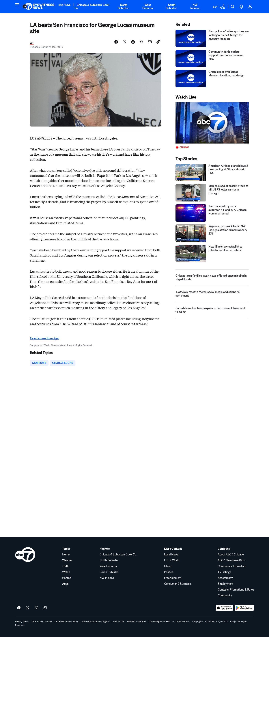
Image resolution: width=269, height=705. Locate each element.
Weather (67, 560)
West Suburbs (147, 6)
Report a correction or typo (44, 338)
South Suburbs (171, 6)
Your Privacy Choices (41, 622)
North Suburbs (123, 6)
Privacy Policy (22, 622)
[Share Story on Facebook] (116, 42)
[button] (17, 4)
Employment (225, 583)
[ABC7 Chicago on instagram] (36, 608)
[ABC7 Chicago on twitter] (27, 608)
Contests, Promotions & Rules (236, 589)
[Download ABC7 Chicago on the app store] (224, 608)
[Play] (212, 123)
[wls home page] (25, 554)
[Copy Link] (158, 42)
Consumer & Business (177, 583)
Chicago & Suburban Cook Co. (91, 6)
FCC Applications (180, 622)
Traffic (66, 566)
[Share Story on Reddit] (133, 42)
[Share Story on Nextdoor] (141, 42)
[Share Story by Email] (150, 42)
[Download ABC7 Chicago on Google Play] (244, 608)
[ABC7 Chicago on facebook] (19, 608)
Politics (168, 572)
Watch (66, 572)
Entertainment (172, 577)
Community (225, 595)
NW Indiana (194, 6)
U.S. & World (172, 560)
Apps (65, 583)
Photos (66, 577)
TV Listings (224, 572)
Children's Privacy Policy (66, 622)
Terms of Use (118, 622)
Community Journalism (232, 566)
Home (66, 554)
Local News (171, 554)
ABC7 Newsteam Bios (231, 560)
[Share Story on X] (125, 42)
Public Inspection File (159, 622)
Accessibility (225, 577)
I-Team (168, 566)
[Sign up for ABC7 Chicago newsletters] (45, 608)
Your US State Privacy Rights (95, 622)
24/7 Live (64, 5)
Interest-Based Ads (136, 622)
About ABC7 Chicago (231, 554)
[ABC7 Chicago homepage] (38, 7)
